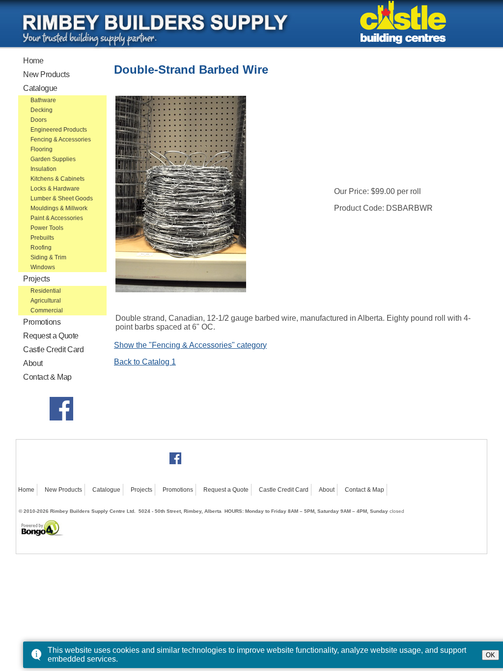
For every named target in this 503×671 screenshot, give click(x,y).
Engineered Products (58, 129)
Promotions (41, 322)
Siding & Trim (48, 257)
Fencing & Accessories (60, 139)
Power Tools (46, 227)
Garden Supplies (53, 159)
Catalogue (40, 88)
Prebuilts (42, 237)
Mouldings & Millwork (58, 208)
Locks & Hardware (55, 188)
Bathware (43, 100)
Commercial (46, 310)
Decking (41, 110)
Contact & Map (47, 377)
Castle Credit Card (53, 349)
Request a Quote (51, 336)
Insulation (43, 169)
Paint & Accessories (56, 218)
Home (33, 60)
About (33, 363)
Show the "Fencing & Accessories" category (190, 345)
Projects (36, 279)
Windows (42, 267)
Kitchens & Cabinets (57, 178)
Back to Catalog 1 (145, 362)
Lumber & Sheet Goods (61, 198)
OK (490, 655)
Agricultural (45, 300)
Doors (38, 119)
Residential (45, 290)
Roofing (41, 247)
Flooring (41, 149)
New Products (46, 74)
